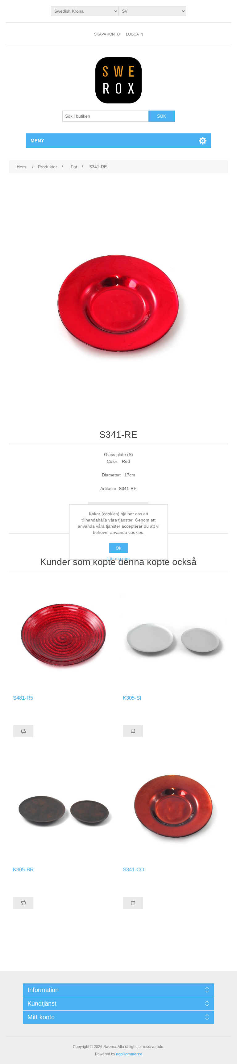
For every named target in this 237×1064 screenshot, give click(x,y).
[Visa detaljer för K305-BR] (63, 806)
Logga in (134, 34)
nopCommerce (129, 1054)
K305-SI (132, 698)
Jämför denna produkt (23, 731)
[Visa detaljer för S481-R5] (63, 635)
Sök (161, 116)
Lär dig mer (118, 558)
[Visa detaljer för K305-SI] (173, 635)
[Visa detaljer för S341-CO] (173, 806)
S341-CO (133, 870)
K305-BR (23, 870)
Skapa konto (107, 34)
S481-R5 (23, 698)
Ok (118, 548)
